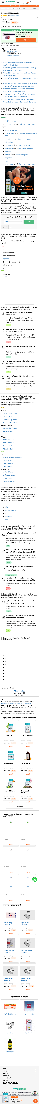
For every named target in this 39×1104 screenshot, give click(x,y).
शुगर (6, 520)
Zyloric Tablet (7, 460)
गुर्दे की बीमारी (8, 517)
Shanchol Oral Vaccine (10, 428)
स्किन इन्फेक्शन (9, 164)
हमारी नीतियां (5, 1071)
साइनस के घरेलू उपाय (24, 145)
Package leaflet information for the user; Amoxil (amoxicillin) (16, 703)
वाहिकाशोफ (6, 259)
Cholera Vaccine (8, 431)
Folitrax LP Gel (7, 416)
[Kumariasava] (28, 755)
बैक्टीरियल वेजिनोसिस (11, 130)
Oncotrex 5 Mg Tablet (10, 423)
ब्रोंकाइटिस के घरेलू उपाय (24, 139)
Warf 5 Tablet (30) (9, 439)
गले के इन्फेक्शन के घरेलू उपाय (27, 124)
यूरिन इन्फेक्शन (9, 148)
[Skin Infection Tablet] (28, 783)
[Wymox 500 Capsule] (27, 914)
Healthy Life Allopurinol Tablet (12, 457)
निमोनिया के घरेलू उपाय (22, 155)
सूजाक (7, 161)
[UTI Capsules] (11, 755)
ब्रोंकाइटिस (8, 139)
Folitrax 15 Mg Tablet (10, 420)
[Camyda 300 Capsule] (10, 970)
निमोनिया (7, 155)
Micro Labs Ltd (10, 43)
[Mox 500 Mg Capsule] (11, 914)
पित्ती (6, 513)
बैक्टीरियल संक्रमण (10, 121)
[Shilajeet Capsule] (28, 727)
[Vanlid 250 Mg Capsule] (27, 970)
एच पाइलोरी (8, 151)
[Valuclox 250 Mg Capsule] (27, 942)
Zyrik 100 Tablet (8, 463)
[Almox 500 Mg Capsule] (11, 942)
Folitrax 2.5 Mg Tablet (10, 413)
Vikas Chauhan (19, 691)
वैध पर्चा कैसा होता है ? (12, 51)
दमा (6, 504)
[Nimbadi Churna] (11, 783)
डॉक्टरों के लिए (6, 1075)
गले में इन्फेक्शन (9, 124)
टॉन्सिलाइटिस (9, 142)
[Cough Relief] (11, 727)
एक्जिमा (7, 507)
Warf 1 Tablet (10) (9, 443)
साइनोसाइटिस (9, 145)
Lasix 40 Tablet (8, 478)
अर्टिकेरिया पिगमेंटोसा (10, 510)
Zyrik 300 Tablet (8, 467)
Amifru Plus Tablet (9, 475)
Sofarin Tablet (7, 446)
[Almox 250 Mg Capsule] (8, 37)
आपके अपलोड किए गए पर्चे (13, 55)
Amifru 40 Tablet (8, 472)
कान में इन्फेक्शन (9, 133)
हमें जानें (4, 1068)
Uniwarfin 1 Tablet (8, 449)
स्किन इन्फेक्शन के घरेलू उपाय (27, 164)
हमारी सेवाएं (5, 1073)
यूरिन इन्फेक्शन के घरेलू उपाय (26, 148)
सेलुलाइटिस (8, 158)
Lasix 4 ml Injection (9, 481)
